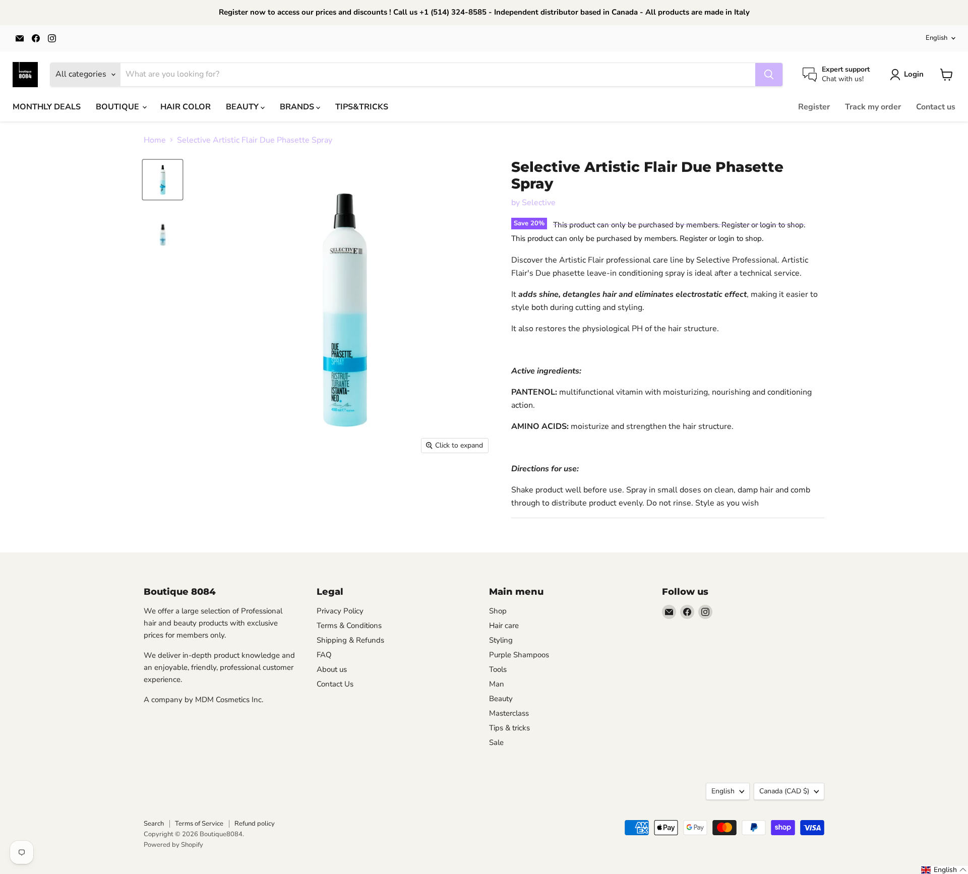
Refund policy (254, 823)
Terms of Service (199, 823)
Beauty (501, 699)
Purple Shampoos (519, 655)
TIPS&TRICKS (361, 106)
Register (814, 106)
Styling (501, 640)
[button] (944, 870)
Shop (498, 611)
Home (155, 140)
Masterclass (509, 713)
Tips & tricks (509, 728)
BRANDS (298, 106)
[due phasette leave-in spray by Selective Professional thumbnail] (163, 180)
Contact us (935, 106)
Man (496, 684)
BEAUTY (243, 106)
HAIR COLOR (185, 106)
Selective (539, 202)
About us (332, 669)
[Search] (768, 74)
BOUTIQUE (118, 106)
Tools (498, 669)
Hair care (504, 625)
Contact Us (335, 684)
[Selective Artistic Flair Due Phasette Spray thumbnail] (163, 236)
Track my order (873, 106)
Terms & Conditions (349, 625)
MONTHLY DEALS (47, 106)
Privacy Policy (340, 611)
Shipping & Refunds (350, 640)
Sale (496, 742)
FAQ (324, 655)
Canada (784, 791)
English (936, 37)
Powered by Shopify (173, 844)
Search (154, 823)
